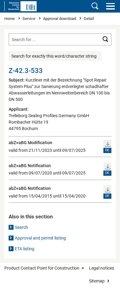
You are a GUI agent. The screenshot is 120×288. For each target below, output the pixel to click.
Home (10, 18)
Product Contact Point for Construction (41, 268)
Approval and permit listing (40, 238)
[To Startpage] (20, 6)
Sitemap (97, 280)
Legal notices (101, 268)
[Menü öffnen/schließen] (110, 6)
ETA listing (24, 248)
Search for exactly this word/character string (54, 56)
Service (29, 18)
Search (21, 227)
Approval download (60, 18)
